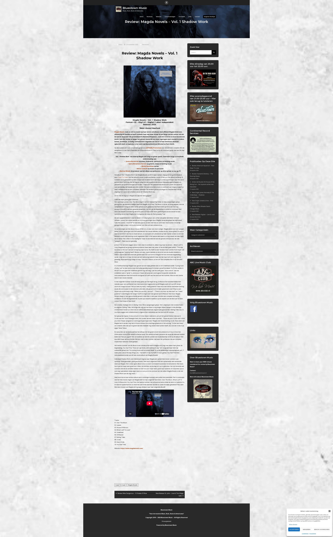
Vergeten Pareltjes (209, 16)
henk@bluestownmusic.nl (198, 373)
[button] (329, 511)
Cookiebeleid (305, 533)
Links (189, 16)
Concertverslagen (170, 16)
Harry (120, 45)
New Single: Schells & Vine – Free (202, 201)
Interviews (182, 16)
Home (141, 16)
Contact (197, 16)
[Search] (214, 52)
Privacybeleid (312, 533)
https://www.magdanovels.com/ (131, 448)
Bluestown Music (135, 8)
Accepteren (294, 529)
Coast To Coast (120, 485)
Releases (158, 16)
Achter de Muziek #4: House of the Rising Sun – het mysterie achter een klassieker (202, 184)
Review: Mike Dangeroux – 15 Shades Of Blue (132, 493)
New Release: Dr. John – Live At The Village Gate (169, 494)
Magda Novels (132, 485)
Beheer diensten (293, 524)
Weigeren (306, 529)
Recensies (150, 16)
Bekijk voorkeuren (321, 529)
